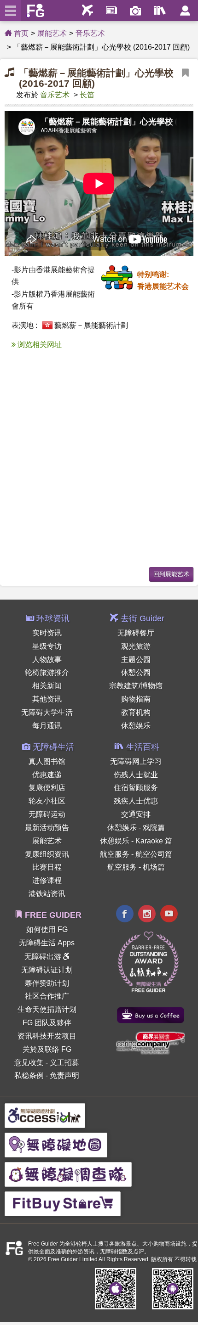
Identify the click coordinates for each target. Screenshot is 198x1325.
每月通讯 (47, 726)
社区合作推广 (47, 996)
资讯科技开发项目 (46, 1036)
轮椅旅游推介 (47, 672)
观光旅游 (136, 646)
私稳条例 (29, 1075)
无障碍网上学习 (136, 761)
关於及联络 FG (47, 1049)
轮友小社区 (47, 801)
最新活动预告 (47, 827)
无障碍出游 (43, 956)
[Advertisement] (99, 461)
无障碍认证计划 (47, 970)
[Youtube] (169, 915)
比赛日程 (47, 867)
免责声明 (64, 1075)
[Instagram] (147, 915)
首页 (20, 33)
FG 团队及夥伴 (47, 1023)
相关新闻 (47, 686)
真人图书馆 (47, 761)
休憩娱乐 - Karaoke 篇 (136, 841)
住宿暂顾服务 (136, 788)
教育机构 (136, 712)
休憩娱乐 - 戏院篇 (136, 827)
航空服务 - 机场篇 (136, 867)
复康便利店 (47, 788)
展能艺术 (52, 33)
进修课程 (47, 880)
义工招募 (64, 1063)
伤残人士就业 (136, 775)
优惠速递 (47, 775)
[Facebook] (125, 915)
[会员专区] (185, 11)
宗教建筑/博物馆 (136, 686)
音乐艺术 (90, 33)
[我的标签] (185, 78)
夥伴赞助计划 (47, 983)
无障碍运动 (47, 814)
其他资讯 (47, 699)
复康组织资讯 (47, 854)
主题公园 (136, 659)
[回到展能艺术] (171, 573)
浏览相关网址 (39, 344)
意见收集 (29, 1063)
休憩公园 (136, 672)
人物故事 (47, 659)
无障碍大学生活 (47, 712)
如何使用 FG (47, 929)
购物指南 (136, 699)
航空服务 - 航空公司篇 (136, 854)
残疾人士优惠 (136, 801)
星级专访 (47, 646)
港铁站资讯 (47, 894)
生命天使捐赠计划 (46, 1009)
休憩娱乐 (136, 726)
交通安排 (136, 814)
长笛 (87, 95)
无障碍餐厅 (135, 633)
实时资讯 (47, 633)
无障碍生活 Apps (47, 943)
